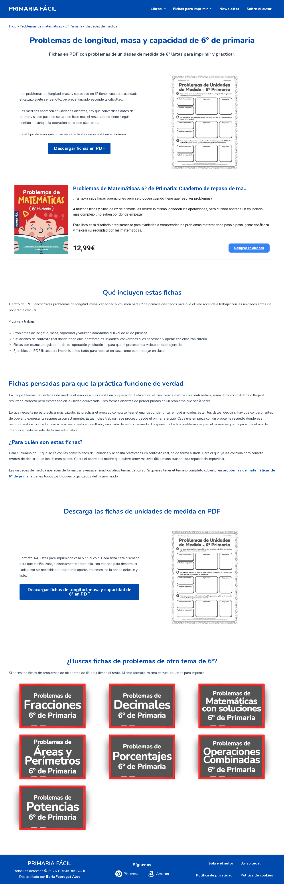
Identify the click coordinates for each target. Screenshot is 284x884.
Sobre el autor (259, 8)
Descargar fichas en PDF (79, 148)
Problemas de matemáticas (41, 26)
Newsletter (229, 8)
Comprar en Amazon (249, 248)
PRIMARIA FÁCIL (33, 9)
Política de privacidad (214, 875)
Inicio (12, 26)
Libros (156, 8)
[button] (164, 9)
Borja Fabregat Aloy (63, 876)
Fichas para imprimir (190, 8)
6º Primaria (73, 26)
